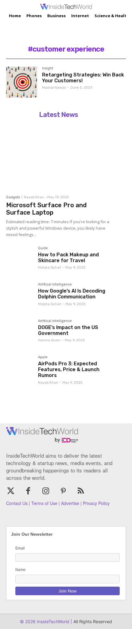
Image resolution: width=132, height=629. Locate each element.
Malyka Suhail (49, 268)
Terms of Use (44, 503)
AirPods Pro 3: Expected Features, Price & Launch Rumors (68, 369)
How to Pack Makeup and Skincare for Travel (68, 257)
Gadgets (13, 197)
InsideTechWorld (52, 621)
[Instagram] (45, 491)
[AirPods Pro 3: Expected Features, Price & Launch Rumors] (19, 368)
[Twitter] (10, 491)
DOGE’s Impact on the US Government (68, 330)
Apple (43, 357)
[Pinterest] (63, 491)
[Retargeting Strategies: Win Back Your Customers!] (21, 82)
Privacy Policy (96, 503)
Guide (43, 248)
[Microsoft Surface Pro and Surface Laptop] (58, 156)
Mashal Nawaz (54, 88)
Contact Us (17, 503)
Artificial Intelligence (55, 284)
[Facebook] (28, 491)
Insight (47, 68)
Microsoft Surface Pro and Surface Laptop (46, 208)
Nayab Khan (34, 197)
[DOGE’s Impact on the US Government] (19, 332)
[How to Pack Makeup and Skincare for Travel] (19, 260)
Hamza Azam (49, 340)
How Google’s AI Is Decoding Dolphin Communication (71, 294)
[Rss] (81, 491)
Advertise (70, 503)
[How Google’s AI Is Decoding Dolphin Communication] (19, 296)
